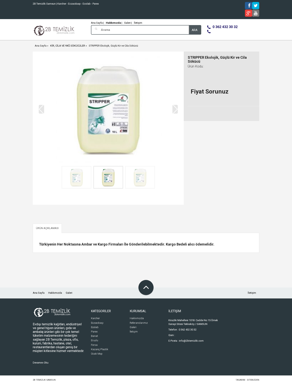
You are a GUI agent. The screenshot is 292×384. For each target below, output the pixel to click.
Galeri (69, 292)
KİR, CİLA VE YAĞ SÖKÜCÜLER (67, 45)
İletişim (138, 22)
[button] (175, 109)
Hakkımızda (55, 292)
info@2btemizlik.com (191, 340)
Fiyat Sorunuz (209, 91)
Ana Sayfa (40, 45)
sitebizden (253, 380)
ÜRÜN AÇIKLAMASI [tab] (47, 228)
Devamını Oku (40, 362)
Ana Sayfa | (97, 22)
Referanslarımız (139, 322)
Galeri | (128, 22)
